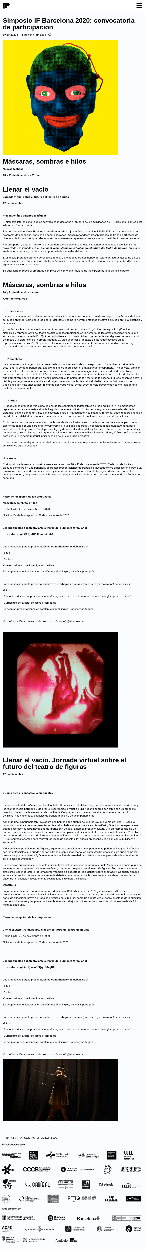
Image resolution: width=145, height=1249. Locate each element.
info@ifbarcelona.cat (75, 621)
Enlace (40, 34)
